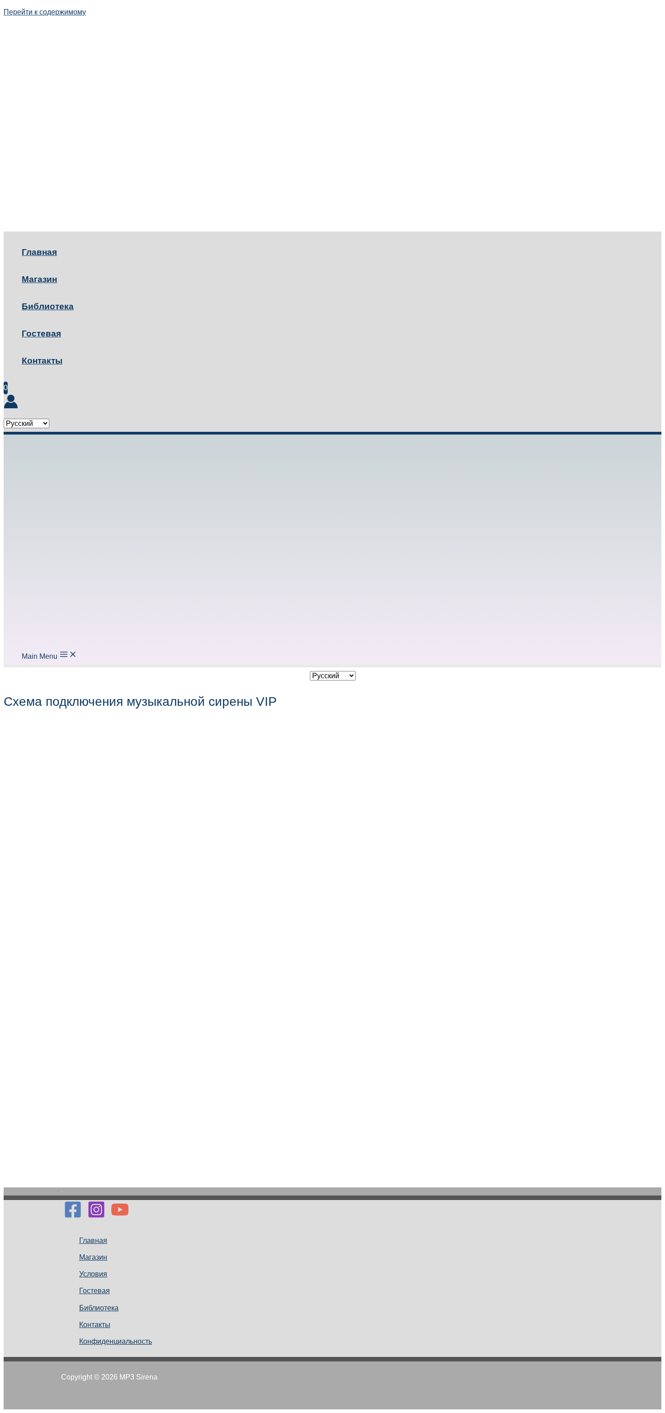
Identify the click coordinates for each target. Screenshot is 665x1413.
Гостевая (41, 333)
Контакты (42, 360)
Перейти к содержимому (45, 12)
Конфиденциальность (115, 1341)
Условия (93, 1274)
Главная (39, 252)
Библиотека (48, 306)
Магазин (39, 279)
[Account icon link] (11, 404)
